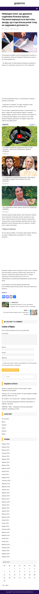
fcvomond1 (15, 29)
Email (4, 352)
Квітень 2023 (5, 499)
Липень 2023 (5, 489)
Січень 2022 (5, 523)
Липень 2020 (5, 550)
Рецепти (4, 431)
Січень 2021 (5, 541)
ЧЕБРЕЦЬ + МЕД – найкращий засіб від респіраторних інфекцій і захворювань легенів (17, 408)
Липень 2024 (5, 456)
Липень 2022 (5, 505)
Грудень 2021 (5, 526)
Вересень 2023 (6, 486)
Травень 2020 (5, 557)
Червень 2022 (6, 508)
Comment (5, 333)
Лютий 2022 (5, 520)
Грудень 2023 (5, 477)
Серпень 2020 (6, 547)
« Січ (3, 585)
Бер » (7, 585)
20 (34, 575)
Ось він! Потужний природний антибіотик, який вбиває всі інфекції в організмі (18, 403)
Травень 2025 (5, 447)
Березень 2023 (6, 502)
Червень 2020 (6, 553)
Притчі (4, 428)
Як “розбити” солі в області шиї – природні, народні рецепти (19, 398)
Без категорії (5, 419)
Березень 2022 (6, 517)
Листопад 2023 (6, 480)
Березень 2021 (6, 535)
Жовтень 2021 (6, 532)
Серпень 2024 (6, 453)
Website (4, 358)
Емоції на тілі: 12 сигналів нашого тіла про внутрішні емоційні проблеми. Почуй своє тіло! (19, 394)
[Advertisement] (19, 83)
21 (4, 578)
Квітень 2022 (5, 514)
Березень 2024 (6, 468)
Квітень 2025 (5, 450)
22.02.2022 (6, 29)
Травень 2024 (5, 462)
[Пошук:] (19, 376)
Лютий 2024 (5, 471)
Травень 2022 (5, 511)
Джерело (4, 292)
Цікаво (4, 434)
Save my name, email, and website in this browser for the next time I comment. (19, 364)
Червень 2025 (6, 444)
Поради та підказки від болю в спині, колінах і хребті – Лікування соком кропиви (17, 389)
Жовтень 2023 (6, 483)
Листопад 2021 (6, 529)
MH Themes (30, 592)
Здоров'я (4, 425)
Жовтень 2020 (6, 544)
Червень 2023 (6, 493)
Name (4, 347)
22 (9, 578)
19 (29, 575)
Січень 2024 (5, 474)
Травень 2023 (5, 496)
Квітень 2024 (5, 465)
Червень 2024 (6, 459)
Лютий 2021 (5, 538)
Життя (3, 422)
